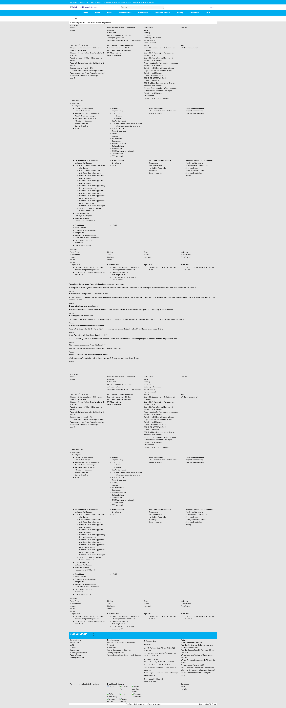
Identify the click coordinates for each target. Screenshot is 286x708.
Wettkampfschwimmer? (189, 48)
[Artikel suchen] (163, 7)
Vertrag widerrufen (150, 43)
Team (183, 45)
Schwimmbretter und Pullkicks (196, 165)
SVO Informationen (114, 53)
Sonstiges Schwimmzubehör (195, 170)
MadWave (111, 257)
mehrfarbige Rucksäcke (157, 168)
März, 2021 (185, 265)
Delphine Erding (117, 111)
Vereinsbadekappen (82, 218)
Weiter (71, 291)
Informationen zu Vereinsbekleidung (120, 45)
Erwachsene (116, 163)
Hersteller (184, 28)
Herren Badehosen (155, 113)
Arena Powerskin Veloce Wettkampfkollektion (86, 70)
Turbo (109, 255)
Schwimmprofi (75, 255)
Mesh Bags (153, 170)
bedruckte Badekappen (83, 163)
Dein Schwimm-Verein (83, 245)
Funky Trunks (186, 255)
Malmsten (184, 252)
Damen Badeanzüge (82, 111)
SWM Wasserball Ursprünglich (123, 151)
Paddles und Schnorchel (194, 163)
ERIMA (110, 252)
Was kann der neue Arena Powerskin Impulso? (87, 73)
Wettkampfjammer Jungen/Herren (128, 126)
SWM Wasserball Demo (83, 240)
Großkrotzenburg (118, 128)
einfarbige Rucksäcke (156, 165)
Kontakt (73, 30)
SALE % (116, 225)
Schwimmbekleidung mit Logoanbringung (159, 68)
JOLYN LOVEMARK (151, 81)
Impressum (148, 35)
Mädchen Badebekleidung (194, 113)
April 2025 (148, 265)
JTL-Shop (212, 704)
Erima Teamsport (76, 103)
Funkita (146, 255)
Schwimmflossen (191, 168)
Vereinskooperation (114, 55)
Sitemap (147, 33)
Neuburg (115, 133)
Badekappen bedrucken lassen (124, 270)
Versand (158, 704)
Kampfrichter (79, 233)
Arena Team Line (76, 101)
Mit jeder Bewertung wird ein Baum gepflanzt (160, 88)
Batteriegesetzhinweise (152, 38)
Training (188, 175)
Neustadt (115, 136)
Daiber (72, 260)
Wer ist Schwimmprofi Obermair (119, 35)
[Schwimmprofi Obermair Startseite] (83, 7)
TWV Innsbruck (117, 156)
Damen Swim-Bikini (82, 126)
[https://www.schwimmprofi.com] (76, 13)
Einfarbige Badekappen (83, 216)
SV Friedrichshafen (119, 143)
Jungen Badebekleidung (194, 111)
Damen (119, 116)
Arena (109, 260)
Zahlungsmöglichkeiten (115, 38)
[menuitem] (76, 13)
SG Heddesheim (118, 138)
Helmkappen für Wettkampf (85, 221)
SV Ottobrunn (117, 148)
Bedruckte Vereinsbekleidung (85, 230)
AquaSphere (185, 257)
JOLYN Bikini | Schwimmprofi (85, 116)
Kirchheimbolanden (119, 131)
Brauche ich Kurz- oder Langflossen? (126, 267)
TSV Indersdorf (117, 154)
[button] (212, 7)
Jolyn (146, 252)
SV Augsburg (116, 141)
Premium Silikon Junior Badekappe (92, 206)
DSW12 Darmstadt (119, 121)
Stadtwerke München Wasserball (87, 238)
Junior (118, 113)
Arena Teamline (80, 228)
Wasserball (79, 243)
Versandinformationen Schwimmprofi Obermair (124, 40)
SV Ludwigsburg (118, 146)
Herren (118, 118)
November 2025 (113, 265)
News (72, 28)
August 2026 (75, 265)
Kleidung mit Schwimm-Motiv (85, 235)
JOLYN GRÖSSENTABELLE (81, 45)
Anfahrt (146, 45)
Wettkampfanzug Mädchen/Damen (129, 123)
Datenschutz (112, 33)
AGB (146, 30)
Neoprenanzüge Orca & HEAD (86, 118)
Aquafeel (147, 257)
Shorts (77, 128)
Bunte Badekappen (82, 213)
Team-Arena (74, 252)
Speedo (73, 257)
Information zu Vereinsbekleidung (119, 48)
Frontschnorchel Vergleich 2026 (81, 68)
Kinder (114, 165)
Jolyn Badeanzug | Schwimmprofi (87, 113)
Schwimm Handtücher (193, 173)
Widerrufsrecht (149, 40)
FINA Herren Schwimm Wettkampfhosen (163, 111)
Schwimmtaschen (155, 173)
